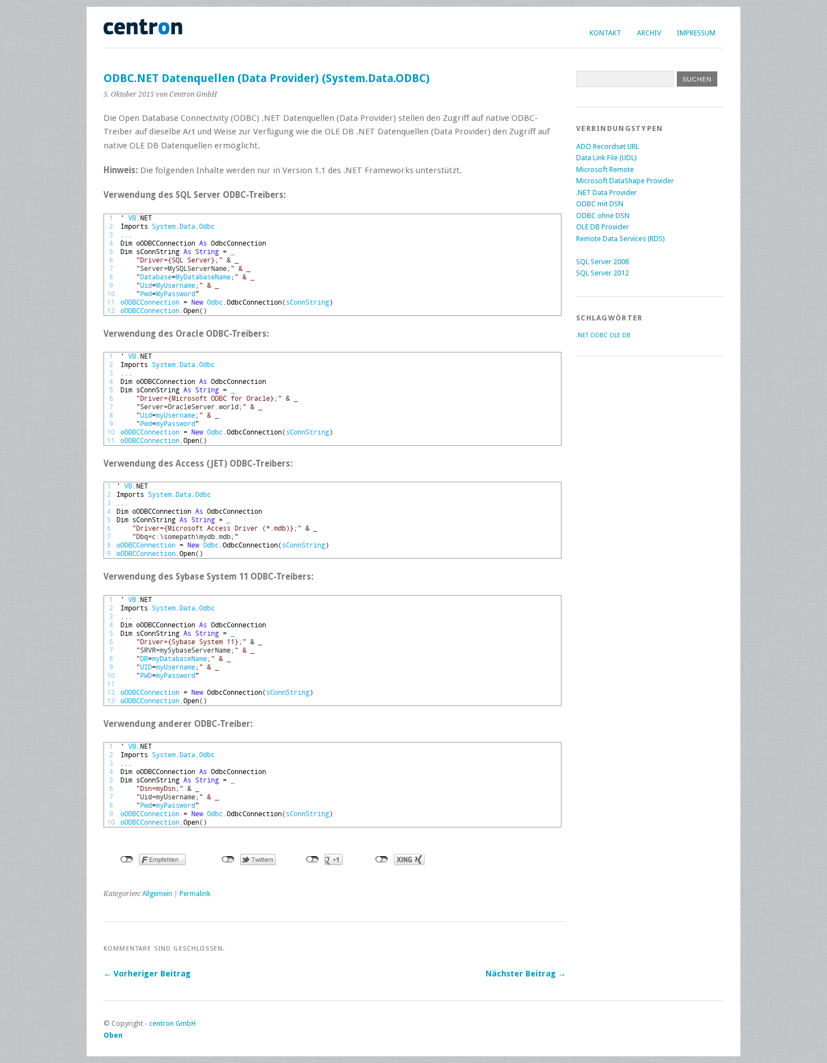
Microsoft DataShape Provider (625, 181)
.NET (582, 335)
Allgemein (157, 894)
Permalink (194, 894)
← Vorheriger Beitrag (147, 973)
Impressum (696, 33)
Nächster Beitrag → (526, 973)
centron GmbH (172, 1023)
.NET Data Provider (606, 192)
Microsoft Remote (605, 169)
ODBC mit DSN (599, 204)
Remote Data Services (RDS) (620, 238)
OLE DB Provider (602, 227)
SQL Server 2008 (602, 261)
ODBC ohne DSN (603, 215)
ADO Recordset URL (607, 146)
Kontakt (605, 33)
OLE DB (620, 335)
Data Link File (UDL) (606, 157)
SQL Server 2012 (602, 273)
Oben (113, 1035)
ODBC (599, 335)
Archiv (649, 33)
